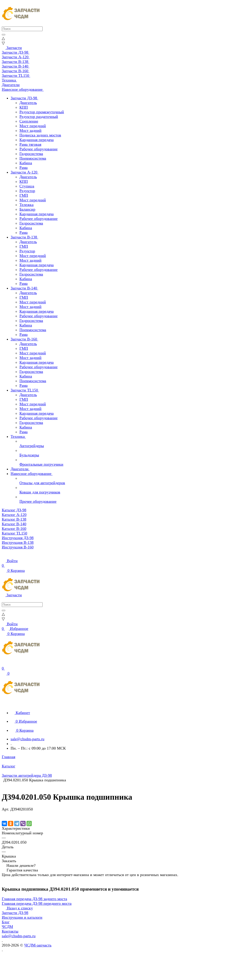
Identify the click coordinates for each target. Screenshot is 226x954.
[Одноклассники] (10, 823)
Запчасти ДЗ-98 (15, 913)
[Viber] (23, 823)
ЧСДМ (7, 926)
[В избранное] (4, 814)
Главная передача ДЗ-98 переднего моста (37, 903)
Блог (5, 922)
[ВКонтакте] (4, 823)
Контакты (10, 931)
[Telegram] (16, 823)
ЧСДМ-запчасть (37, 945)
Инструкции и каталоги (22, 917)
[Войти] (4, 663)
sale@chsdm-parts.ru (27, 739)
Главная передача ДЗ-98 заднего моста (34, 899)
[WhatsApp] (29, 823)
